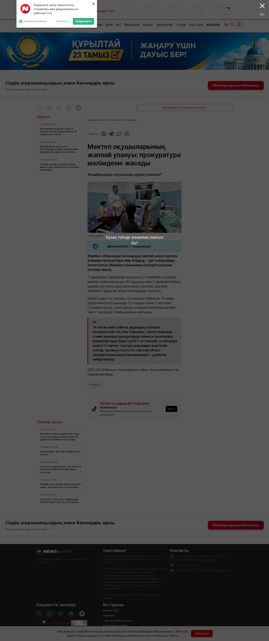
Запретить (63, 21)
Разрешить (83, 21)
